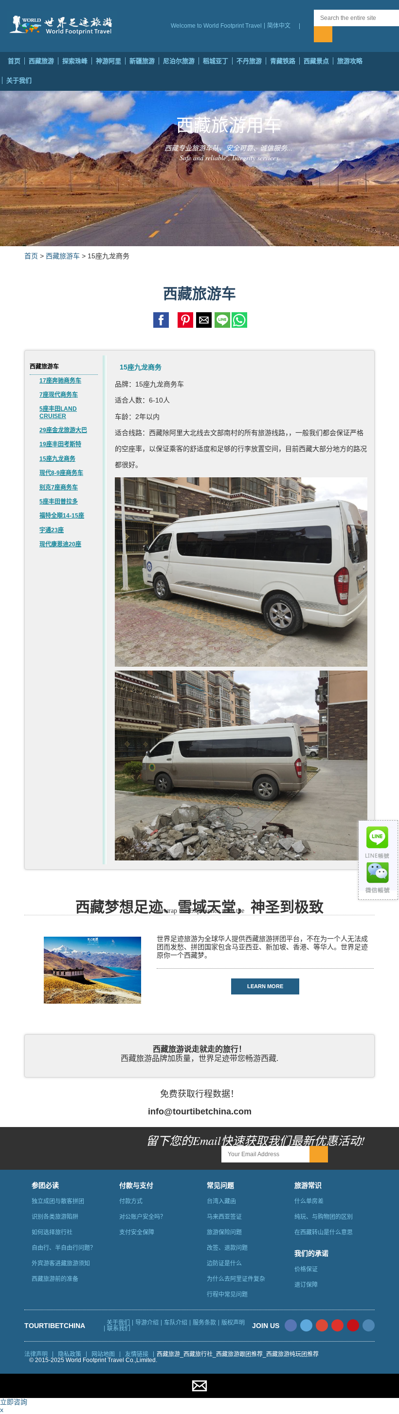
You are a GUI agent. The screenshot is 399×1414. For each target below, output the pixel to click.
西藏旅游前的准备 (55, 1279)
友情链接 (136, 1354)
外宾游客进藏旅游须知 (61, 1263)
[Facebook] (291, 1325)
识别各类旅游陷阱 (55, 1217)
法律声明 (36, 1354)
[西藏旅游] (62, 25)
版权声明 (233, 1323)
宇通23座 (51, 530)
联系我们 (118, 1328)
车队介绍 (175, 1323)
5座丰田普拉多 (58, 501)
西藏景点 (316, 61)
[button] (281, 26)
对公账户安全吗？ (142, 1217)
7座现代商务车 (58, 394)
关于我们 (19, 80)
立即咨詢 (13, 1402)
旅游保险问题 (224, 1232)
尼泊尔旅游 (179, 61)
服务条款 (204, 1323)
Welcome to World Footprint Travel (216, 26)
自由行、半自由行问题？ (64, 1248)
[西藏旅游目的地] (306, 26)
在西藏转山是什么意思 (323, 1232)
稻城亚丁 (215, 61)
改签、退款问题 (227, 1248)
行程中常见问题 (227, 1294)
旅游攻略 (350, 61)
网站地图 (103, 1354)
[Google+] (322, 1325)
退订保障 (306, 1285)
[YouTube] (337, 1325)
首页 (14, 61)
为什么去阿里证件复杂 (236, 1279)
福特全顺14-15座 (61, 515)
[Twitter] (306, 1325)
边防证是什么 (224, 1263)
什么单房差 (309, 1201)
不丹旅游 (249, 61)
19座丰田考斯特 (60, 444)
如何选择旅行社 (52, 1232)
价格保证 (306, 1269)
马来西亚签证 (224, 1217)
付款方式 (131, 1201)
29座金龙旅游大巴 (63, 430)
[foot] (199, 1410)
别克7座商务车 (58, 487)
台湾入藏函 (221, 1201)
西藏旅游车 (63, 256)
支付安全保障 (136, 1232)
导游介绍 (147, 1323)
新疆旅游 (142, 61)
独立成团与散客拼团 (58, 1201)
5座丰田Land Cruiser (58, 412)
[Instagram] (369, 1325)
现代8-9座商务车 (61, 473)
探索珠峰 (75, 61)
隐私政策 (69, 1354)
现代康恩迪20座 (60, 544)
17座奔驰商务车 (60, 380)
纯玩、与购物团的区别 (323, 1217)
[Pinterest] (353, 1325)
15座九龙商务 (57, 458)
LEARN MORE (265, 986)
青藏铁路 (282, 61)
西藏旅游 (41, 61)
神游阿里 (108, 61)
